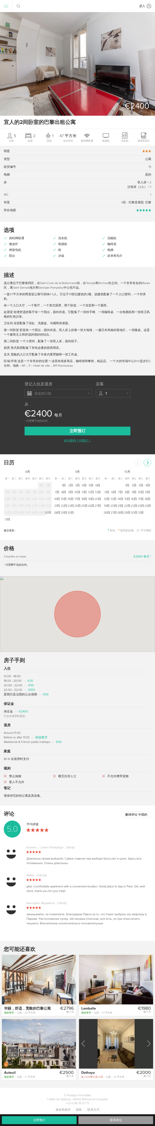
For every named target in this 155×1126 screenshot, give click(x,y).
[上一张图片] (6, 979)
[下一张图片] (71, 979)
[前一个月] (138, 462)
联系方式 (93, 1110)
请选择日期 (42, 393)
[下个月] (147, 462)
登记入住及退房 (38, 384)
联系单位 (116, 1120)
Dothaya (88, 1073)
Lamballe (88, 1008)
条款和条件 (63, 1110)
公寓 (19, 1012)
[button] (150, 64)
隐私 (79, 1110)
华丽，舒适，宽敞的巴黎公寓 (27, 1008)
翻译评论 (136, 815)
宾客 (100, 384)
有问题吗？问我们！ (77, 441)
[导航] (6, 6)
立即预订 (39, 1120)
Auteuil (10, 1073)
